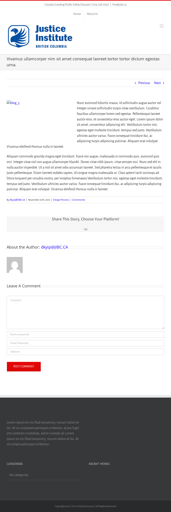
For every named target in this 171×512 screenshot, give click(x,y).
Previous (144, 83)
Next (157, 83)
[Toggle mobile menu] (162, 26)
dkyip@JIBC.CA (17, 199)
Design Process (61, 199)
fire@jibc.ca (119, 4)
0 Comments (78, 199)
